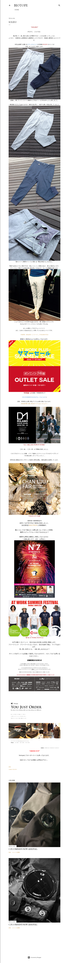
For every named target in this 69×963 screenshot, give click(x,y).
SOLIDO (14, 769)
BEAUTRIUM (33, 525)
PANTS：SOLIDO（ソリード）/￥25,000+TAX (34, 334)
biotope (21, 5)
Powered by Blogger (36, 957)
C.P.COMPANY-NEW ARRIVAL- (23, 849)
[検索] (59, 5)
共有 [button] (10, 767)
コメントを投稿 (16, 852)
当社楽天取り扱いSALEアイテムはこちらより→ (34, 403)
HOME (17, 10)
